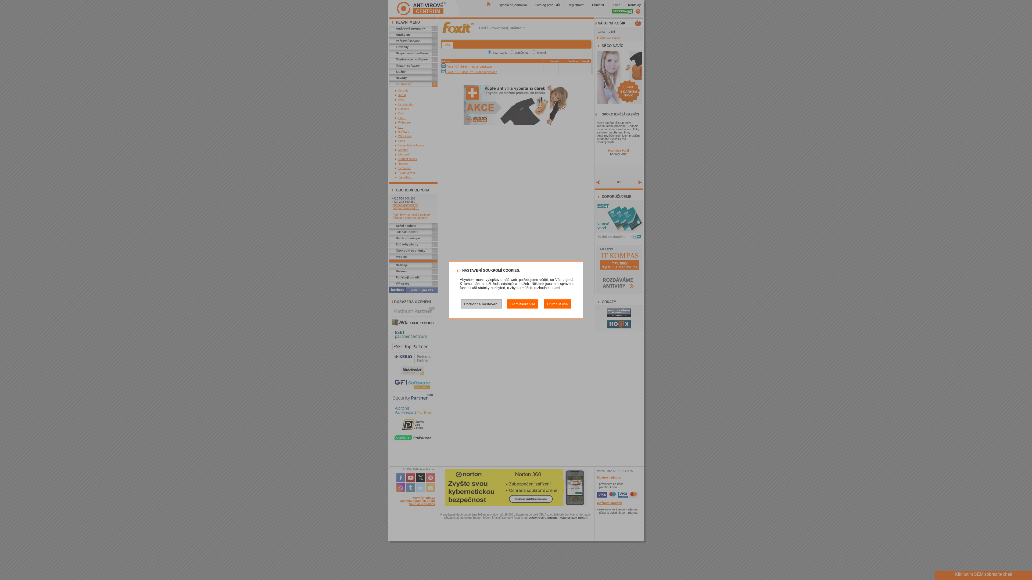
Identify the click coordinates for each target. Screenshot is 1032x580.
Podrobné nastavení (481, 304)
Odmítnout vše (522, 304)
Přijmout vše (557, 304)
